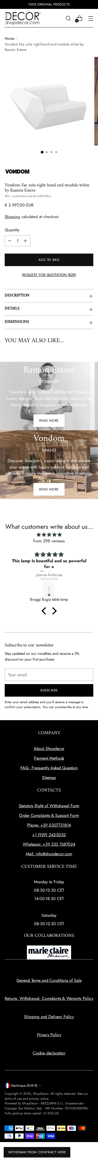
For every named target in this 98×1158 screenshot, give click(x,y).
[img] (49, 534)
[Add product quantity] (25, 241)
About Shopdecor (49, 749)
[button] (45, 610)
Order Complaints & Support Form (49, 815)
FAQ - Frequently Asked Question (49, 768)
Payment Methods (49, 758)
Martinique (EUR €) (24, 1085)
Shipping (12, 217)
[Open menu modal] (90, 18)
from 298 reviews (49, 541)
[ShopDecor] (23, 18)
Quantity (12, 230)
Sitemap (49, 778)
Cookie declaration (49, 1053)
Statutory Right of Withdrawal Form (49, 806)
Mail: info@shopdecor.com (49, 854)
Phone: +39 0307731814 (49, 825)
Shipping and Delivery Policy (49, 1017)
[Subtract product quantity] (9, 241)
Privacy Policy (49, 1035)
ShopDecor (40, 1093)
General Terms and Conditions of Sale (48, 980)
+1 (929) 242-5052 (49, 835)
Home (9, 38)
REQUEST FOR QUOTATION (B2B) (49, 274)
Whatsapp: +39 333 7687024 (49, 844)
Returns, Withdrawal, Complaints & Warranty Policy (49, 998)
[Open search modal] (68, 18)
